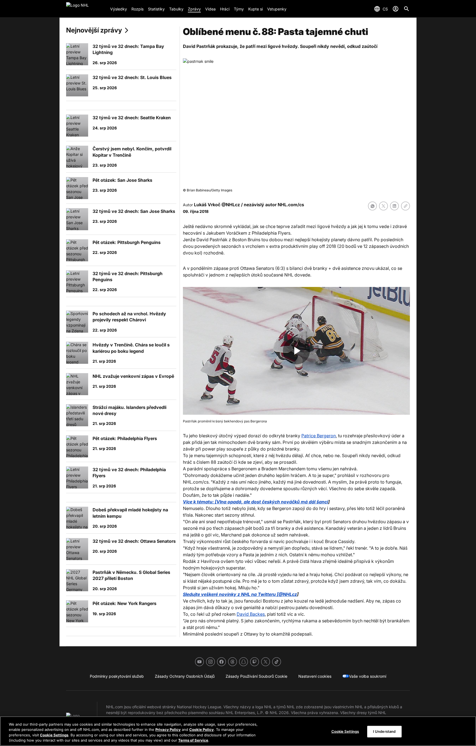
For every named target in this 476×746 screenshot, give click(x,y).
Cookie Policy (201, 729)
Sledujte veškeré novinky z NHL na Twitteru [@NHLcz (240, 594)
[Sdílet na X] (383, 206)
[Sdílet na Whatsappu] (372, 206)
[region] (238, 731)
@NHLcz (230, 204)
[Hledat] (406, 9)
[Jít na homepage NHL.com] (86, 8)
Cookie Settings (54, 735)
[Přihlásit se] (395, 9)
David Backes (251, 614)
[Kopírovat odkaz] (405, 206)
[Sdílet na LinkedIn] (394, 206)
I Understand (384, 731)
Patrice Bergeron (318, 435)
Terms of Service (193, 740)
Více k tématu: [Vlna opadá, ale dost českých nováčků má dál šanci (255, 501)
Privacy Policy (168, 729)
